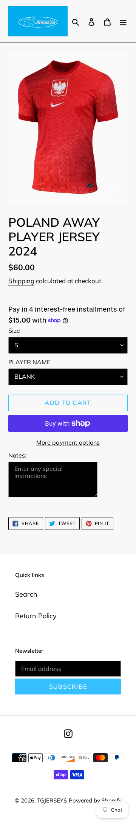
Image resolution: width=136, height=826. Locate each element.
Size (14, 330)
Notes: (17, 455)
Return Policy (36, 615)
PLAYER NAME (29, 362)
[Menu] (123, 21)
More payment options (68, 442)
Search (26, 594)
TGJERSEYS (52, 800)
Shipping (21, 281)
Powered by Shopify (95, 800)
